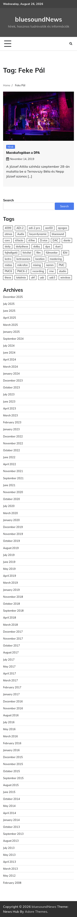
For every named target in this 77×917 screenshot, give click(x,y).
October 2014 (11, 799)
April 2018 (9, 617)
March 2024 (10, 366)
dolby (36, 246)
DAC (55, 240)
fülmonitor (52, 252)
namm (50, 265)
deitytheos (22, 246)
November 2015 (13, 764)
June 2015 (9, 792)
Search (8, 200)
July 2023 (9, 394)
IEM (65, 252)
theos (8, 277)
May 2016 (9, 729)
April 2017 (9, 673)
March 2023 (10, 415)
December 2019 (13, 527)
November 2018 (13, 596)
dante (66, 240)
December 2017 (13, 631)
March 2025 (10, 324)
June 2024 (9, 352)
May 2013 (9, 854)
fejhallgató (11, 252)
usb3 (52, 277)
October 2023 (11, 387)
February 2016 (12, 743)
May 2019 (9, 568)
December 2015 (13, 757)
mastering (56, 259)
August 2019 (11, 548)
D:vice (43, 240)
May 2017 (9, 666)
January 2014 (11, 820)
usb (42, 277)
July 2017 (9, 659)
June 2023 (9, 401)
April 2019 (9, 575)
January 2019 (11, 589)
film (38, 252)
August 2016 (11, 715)
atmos (8, 234)
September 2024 (13, 338)
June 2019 (9, 561)
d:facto (19, 240)
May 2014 (9, 805)
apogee (62, 228)
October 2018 (11, 603)
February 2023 (12, 422)
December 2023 (13, 380)
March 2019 (10, 582)
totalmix (21, 277)
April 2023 (9, 408)
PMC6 (8, 271)
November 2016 (13, 708)
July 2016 (9, 722)
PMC (61, 265)
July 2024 (9, 345)
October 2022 (11, 450)
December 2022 (13, 436)
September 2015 (13, 778)
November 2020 (13, 492)
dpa (47, 246)
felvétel (27, 252)
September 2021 (13, 478)
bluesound (58, 234)
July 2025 (9, 303)
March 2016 (10, 736)
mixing (37, 265)
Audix (20, 234)
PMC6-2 (22, 271)
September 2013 (13, 833)
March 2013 (10, 868)
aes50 (49, 228)
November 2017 (13, 638)
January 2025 (11, 331)
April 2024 (9, 359)
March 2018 (10, 624)
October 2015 (11, 771)
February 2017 (12, 687)
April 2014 (9, 813)
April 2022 (9, 464)
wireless (65, 277)
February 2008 (12, 882)
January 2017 (11, 694)
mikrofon (22, 265)
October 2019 (11, 540)
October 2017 (11, 645)
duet (58, 246)
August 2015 (11, 785)
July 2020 (9, 506)
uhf (33, 277)
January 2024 (11, 373)
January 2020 (11, 520)
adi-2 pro (34, 228)
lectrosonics (23, 259)
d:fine (31, 240)
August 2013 (11, 840)
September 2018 (13, 610)
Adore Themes (36, 911)
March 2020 (10, 513)
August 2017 (11, 652)
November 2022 (13, 443)
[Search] (71, 44)
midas (8, 265)
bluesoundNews (38, 19)
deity (8, 246)
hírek (11, 146)
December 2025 (13, 296)
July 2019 (9, 555)
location (40, 259)
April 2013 (9, 861)
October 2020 (11, 499)
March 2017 (10, 680)
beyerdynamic (38, 234)
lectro (8, 259)
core (7, 240)
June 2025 (9, 310)
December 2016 (13, 701)
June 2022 (9, 457)
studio (62, 271)
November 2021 (13, 471)
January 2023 (11, 429)
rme (51, 271)
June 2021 (9, 485)
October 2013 (11, 826)
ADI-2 (20, 228)
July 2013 (9, 847)
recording (38, 271)
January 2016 (11, 750)
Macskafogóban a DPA (23, 153)
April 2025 (9, 317)
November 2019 (13, 534)
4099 (8, 228)
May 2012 (9, 875)
